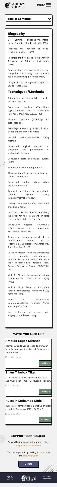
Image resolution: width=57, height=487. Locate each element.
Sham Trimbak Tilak (20, 372)
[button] (49, 18)
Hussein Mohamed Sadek (24, 401)
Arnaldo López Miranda (22, 341)
